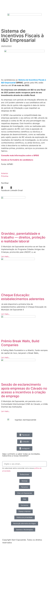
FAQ (5, 599)
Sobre (6, 556)
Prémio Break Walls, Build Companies (20, 343)
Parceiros (8, 588)
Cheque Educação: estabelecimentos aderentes (22, 297)
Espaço (7, 583)
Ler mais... (5, 256)
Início (6, 551)
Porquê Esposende (14, 578)
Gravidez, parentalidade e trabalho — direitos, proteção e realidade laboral (23, 237)
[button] (5, 189)
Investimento (10, 567)
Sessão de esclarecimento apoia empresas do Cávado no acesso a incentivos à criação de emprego (24, 390)
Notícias (7, 562)
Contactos (9, 604)
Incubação (9, 572)
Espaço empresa (12, 593)
